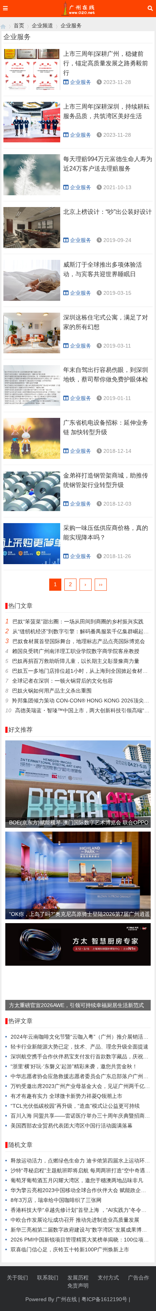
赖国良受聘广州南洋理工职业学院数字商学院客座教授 (75, 651)
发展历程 (78, 1278)
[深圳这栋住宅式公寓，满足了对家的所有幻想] (31, 333)
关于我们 (17, 1278)
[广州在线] (3, 25)
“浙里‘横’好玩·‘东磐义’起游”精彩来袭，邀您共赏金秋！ (74, 1066)
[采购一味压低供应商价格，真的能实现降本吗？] (31, 543)
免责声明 (78, 1286)
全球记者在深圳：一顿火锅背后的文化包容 (62, 681)
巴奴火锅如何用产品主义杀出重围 (52, 691)
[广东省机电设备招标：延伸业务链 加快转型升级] (31, 438)
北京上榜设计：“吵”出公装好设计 (107, 212)
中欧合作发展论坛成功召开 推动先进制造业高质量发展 (75, 1220)
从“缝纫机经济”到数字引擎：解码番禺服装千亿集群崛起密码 (83, 631)
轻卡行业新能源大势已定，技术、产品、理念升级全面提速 (79, 1047)
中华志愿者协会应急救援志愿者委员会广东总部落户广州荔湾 (82, 1076)
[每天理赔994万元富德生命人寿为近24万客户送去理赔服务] (31, 174)
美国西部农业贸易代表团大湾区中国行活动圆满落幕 (72, 1126)
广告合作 (138, 1278)
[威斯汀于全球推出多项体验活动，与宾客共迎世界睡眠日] (31, 280)
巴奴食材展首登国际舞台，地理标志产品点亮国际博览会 (78, 641)
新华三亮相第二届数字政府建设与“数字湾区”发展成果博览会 (81, 1230)
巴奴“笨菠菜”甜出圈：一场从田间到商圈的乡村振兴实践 (78, 621)
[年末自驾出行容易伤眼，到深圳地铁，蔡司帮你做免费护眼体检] (31, 385)
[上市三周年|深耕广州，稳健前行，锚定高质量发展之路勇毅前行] (31, 69)
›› (101, 584)
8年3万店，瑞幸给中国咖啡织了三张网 (56, 1200)
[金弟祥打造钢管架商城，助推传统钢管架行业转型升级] (31, 491)
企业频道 (42, 25)
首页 (19, 25)
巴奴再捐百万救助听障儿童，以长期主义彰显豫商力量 (75, 661)
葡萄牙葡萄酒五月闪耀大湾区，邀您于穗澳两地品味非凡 (77, 1180)
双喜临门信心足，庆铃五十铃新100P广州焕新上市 (70, 1249)
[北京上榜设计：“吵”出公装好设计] (31, 227)
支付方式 (108, 1278)
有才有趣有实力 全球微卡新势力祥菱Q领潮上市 (66, 1096)
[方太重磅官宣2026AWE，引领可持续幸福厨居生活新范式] (78, 964)
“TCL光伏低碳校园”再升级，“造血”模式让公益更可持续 (75, 1106)
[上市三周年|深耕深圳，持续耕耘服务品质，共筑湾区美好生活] (31, 122)
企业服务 (71, 25)
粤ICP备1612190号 (104, 1299)
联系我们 (47, 1278)
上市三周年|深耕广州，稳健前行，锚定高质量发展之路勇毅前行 (105, 63)
